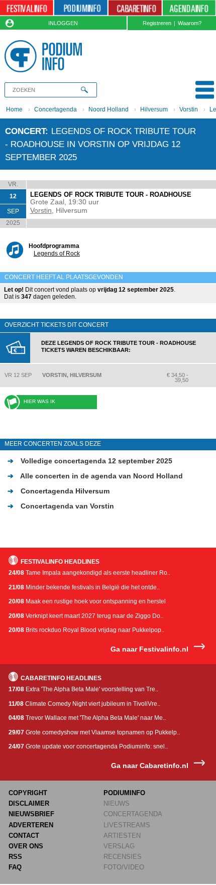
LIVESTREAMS (126, 825)
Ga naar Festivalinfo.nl (149, 649)
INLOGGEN (63, 23)
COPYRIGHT (28, 793)
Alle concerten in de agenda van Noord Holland (95, 476)
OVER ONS (26, 846)
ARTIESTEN (122, 835)
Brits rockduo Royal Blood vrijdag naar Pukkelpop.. (86, 630)
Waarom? (189, 23)
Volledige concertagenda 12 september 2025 (90, 461)
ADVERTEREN (31, 825)
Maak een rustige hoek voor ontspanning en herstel (87, 601)
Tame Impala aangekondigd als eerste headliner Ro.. (89, 572)
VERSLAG (119, 846)
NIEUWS (116, 803)
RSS (15, 856)
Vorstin (188, 109)
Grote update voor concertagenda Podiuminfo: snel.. (88, 746)
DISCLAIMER (29, 803)
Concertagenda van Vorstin (61, 506)
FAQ (15, 867)
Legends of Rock (57, 253)
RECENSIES (122, 856)
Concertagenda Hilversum (59, 491)
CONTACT (24, 835)
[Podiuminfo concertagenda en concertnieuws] (80, 8)
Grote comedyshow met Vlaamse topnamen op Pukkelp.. (94, 732)
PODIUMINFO (124, 793)
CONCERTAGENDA (132, 814)
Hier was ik (39, 401)
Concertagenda (55, 109)
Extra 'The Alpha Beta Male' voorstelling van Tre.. (83, 689)
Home (14, 109)
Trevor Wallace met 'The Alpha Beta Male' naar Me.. (87, 717)
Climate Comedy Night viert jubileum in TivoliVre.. (84, 703)
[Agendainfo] (189, 8)
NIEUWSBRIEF (31, 814)
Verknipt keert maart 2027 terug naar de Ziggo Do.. (86, 615)
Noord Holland (108, 109)
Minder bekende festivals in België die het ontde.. (84, 587)
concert (25, 131)
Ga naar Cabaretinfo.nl (149, 766)
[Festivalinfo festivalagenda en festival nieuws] (26, 8)
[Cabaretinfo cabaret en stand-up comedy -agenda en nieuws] (135, 8)
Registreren (157, 23)
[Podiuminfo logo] (45, 56)
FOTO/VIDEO (123, 867)
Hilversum (154, 109)
